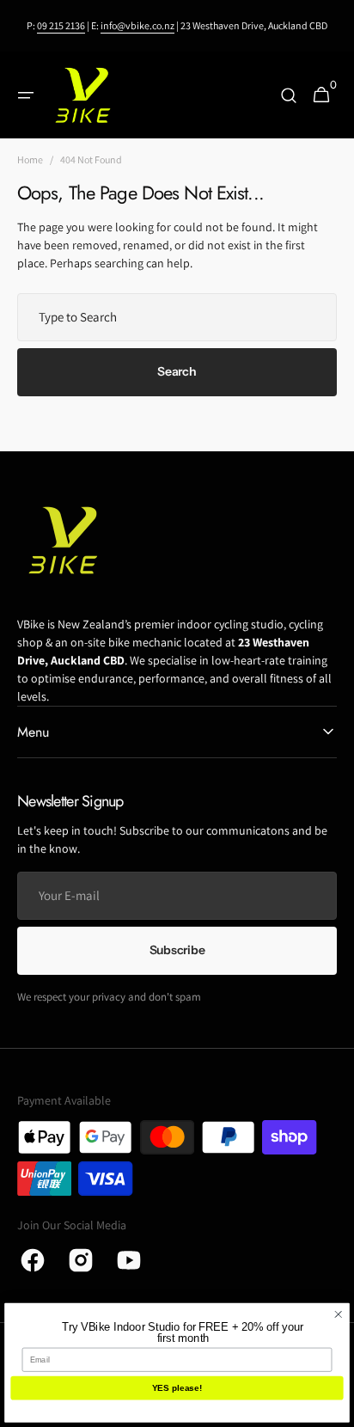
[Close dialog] (338, 1314)
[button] (26, 95)
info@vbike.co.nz (137, 25)
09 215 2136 (61, 25)
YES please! (177, 1388)
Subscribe (177, 950)
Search (176, 371)
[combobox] (177, 317)
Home (30, 159)
